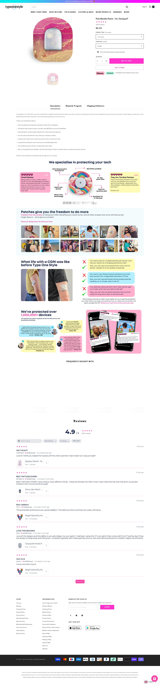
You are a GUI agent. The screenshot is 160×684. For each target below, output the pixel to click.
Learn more (135, 72)
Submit (107, 607)
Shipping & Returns (95, 106)
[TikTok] (82, 615)
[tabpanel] (80, 512)
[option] (52, 39)
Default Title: (103, 32)
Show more (80, 581)
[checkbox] (76, 441)
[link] (80, 182)
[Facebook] (71, 615)
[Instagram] (76, 615)
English (151, 682)
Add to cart (126, 61)
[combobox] (77, 6)
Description (55, 106)
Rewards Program (74, 106)
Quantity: (99, 56)
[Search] (127, 6)
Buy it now (120, 67)
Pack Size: (101, 41)
